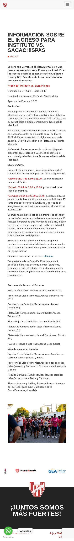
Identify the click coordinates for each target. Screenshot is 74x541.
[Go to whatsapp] (8, 531)
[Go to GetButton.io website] (8, 537)
